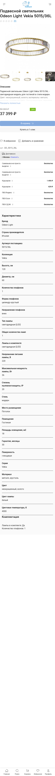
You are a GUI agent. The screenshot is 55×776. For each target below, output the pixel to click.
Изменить (14, 157)
